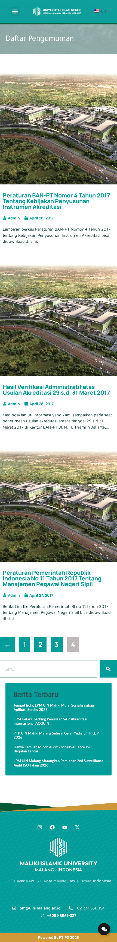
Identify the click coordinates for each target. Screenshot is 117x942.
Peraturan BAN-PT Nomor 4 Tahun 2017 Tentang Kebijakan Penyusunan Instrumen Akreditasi (56, 200)
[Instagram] (40, 827)
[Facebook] (52, 827)
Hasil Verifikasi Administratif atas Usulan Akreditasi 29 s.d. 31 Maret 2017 (56, 389)
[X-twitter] (77, 827)
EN (103, 11)
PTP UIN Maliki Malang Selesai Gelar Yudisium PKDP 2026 (56, 735)
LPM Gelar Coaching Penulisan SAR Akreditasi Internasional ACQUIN (50, 721)
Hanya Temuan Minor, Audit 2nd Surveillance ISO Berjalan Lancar (52, 749)
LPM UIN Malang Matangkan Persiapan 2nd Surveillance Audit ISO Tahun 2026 (58, 763)
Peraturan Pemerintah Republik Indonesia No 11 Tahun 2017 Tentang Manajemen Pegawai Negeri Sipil (52, 578)
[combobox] (48, 669)
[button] (15, 11)
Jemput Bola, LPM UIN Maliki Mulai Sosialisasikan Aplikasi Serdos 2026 (54, 707)
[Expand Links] (104, 929)
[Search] (108, 669)
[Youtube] (65, 827)
